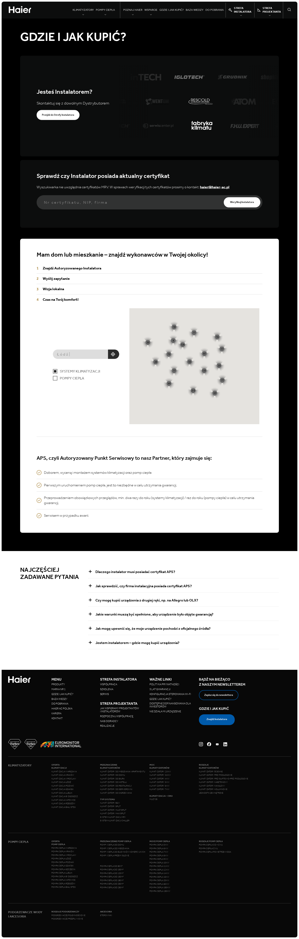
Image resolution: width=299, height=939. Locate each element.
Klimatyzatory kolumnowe (213, 789)
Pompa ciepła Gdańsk (62, 866)
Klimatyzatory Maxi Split (112, 813)
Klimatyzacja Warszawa (64, 771)
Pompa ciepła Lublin (61, 873)
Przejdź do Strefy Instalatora (58, 114)
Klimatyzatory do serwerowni (116, 789)
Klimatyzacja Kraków (62, 775)
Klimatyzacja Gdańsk (62, 789)
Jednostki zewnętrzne (211, 793)
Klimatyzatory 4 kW (159, 779)
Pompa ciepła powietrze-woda (215, 852)
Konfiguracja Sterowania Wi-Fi (170, 694)
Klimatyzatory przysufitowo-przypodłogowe (223, 779)
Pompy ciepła (72, 378)
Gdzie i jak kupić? (171, 10)
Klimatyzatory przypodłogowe (215, 775)
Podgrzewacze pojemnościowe (68, 915)
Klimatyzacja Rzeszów (63, 803)
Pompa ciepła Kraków (62, 851)
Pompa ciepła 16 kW (159, 877)
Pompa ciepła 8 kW (159, 855)
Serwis (104, 694)
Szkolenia (106, 689)
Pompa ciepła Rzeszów (63, 883)
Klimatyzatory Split (110, 806)
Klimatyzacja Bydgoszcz (64, 796)
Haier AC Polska (61, 708)
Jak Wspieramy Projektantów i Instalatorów (119, 710)
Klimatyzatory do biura (112, 779)
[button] (193, 390)
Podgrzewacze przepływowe (67, 919)
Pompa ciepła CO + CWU (211, 845)
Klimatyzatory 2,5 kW (160, 771)
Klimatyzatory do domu (112, 775)
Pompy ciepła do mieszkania (114, 848)
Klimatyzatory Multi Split (113, 810)
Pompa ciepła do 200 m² (112, 884)
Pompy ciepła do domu (112, 845)
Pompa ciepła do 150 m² (112, 877)
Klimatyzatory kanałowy (212, 786)
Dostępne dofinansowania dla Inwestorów (170, 705)
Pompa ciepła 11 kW (159, 866)
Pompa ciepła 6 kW (159, 848)
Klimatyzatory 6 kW (159, 786)
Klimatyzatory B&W (110, 803)
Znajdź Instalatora (216, 719)
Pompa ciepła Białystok (63, 887)
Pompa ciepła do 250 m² (112, 887)
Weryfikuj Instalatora (242, 202)
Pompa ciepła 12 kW (159, 870)
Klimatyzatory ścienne (211, 771)
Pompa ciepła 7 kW (159, 852)
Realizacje (107, 725)
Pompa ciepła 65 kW (159, 884)
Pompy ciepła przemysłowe (114, 855)
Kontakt (57, 718)
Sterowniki (106, 915)
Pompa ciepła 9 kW (159, 859)
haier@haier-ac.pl (214, 187)
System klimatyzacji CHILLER (114, 820)
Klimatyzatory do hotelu (113, 782)
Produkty (58, 684)
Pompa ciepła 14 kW (159, 873)
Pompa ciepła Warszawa (64, 848)
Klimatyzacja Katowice (63, 800)
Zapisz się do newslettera (218, 694)
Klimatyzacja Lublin (61, 793)
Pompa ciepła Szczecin (63, 869)
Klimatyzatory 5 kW (159, 782)
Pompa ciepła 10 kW (159, 863)
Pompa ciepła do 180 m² (112, 880)
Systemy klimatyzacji (80, 371)
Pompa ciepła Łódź (61, 858)
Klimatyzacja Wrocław (63, 779)
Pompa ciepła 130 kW (160, 891)
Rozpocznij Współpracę (116, 716)
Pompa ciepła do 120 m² (112, 873)
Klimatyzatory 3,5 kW (160, 775)
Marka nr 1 (58, 689)
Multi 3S (153, 799)
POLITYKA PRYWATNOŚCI (164, 684)
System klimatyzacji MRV (113, 817)
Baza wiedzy (194, 10)
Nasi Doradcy (109, 721)
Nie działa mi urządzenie (165, 711)
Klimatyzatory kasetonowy (213, 782)
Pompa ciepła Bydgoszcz (64, 876)
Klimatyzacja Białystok (63, 807)
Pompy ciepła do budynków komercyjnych (122, 852)
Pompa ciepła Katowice (63, 880)
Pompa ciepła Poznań (62, 862)
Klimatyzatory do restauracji (116, 786)
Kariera (56, 713)
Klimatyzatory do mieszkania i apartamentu (122, 771)
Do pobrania (214, 10)
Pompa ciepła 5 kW (159, 845)
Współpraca (108, 684)
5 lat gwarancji (160, 689)
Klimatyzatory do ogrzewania (116, 793)
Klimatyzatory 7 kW (159, 789)
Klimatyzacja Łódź (61, 782)
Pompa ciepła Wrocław (63, 855)
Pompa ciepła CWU (208, 848)
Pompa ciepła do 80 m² (111, 866)
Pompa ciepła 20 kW (159, 880)
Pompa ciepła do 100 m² (112, 869)
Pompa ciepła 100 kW (160, 887)
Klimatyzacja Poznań (62, 786)
